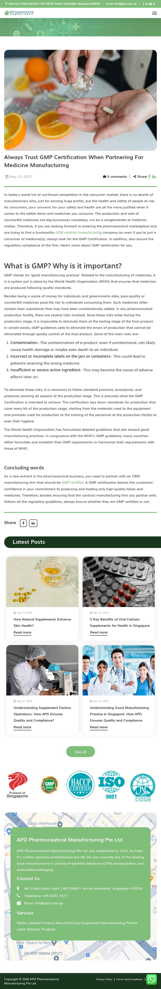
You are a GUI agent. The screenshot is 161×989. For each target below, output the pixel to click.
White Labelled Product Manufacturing (48, 922)
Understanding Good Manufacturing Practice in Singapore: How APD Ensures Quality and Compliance (119, 714)
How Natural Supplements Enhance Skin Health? (42, 622)
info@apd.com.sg (125, 3)
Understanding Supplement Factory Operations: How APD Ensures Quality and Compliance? (42, 714)
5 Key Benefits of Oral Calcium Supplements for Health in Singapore (120, 622)
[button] (154, 13)
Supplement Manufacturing (103, 922)
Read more (22, 632)
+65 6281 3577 (55, 895)
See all (81, 751)
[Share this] (150, 176)
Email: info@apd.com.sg (43, 902)
